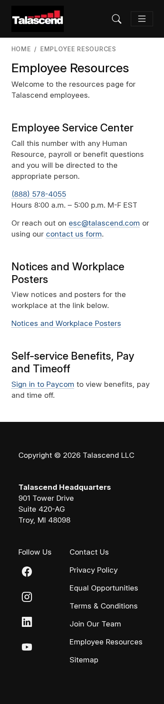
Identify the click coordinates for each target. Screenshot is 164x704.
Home (21, 49)
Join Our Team (95, 623)
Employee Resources (106, 641)
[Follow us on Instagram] (27, 598)
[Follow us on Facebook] (27, 572)
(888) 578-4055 (38, 194)
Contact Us (89, 552)
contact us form (74, 234)
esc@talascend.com (104, 223)
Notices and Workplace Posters (66, 323)
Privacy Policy (94, 570)
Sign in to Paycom (42, 384)
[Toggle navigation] (142, 19)
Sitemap (84, 659)
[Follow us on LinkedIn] (27, 623)
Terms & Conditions (104, 605)
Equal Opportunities (104, 588)
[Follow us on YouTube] (27, 648)
